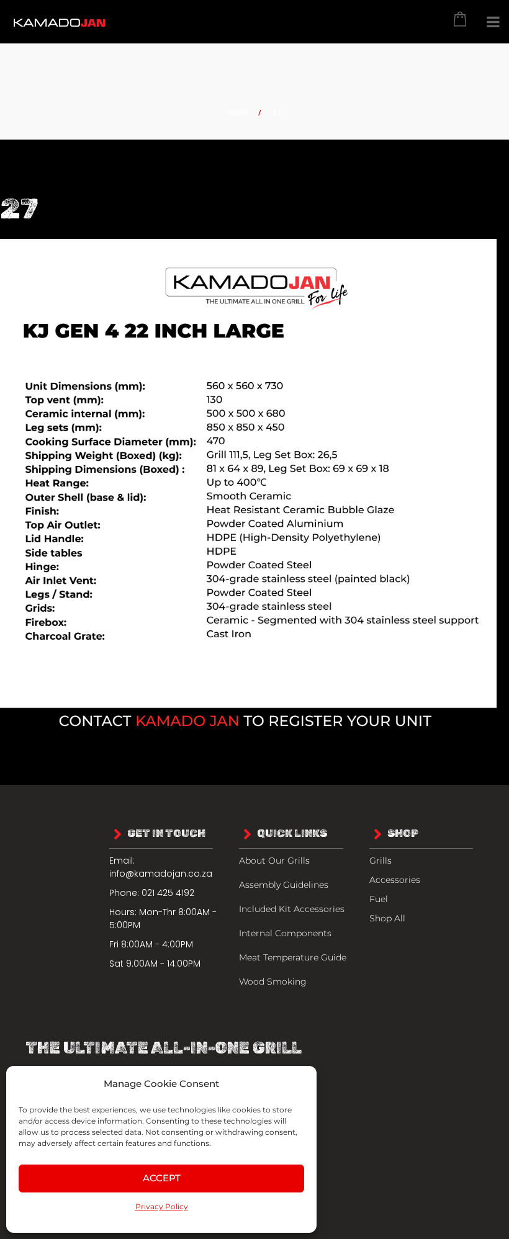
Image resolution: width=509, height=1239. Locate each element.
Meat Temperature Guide (292, 957)
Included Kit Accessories (292, 909)
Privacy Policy (161, 1206)
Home (238, 112)
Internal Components (285, 933)
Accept (162, 1178)
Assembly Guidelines (283, 884)
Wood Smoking (273, 981)
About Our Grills (274, 860)
